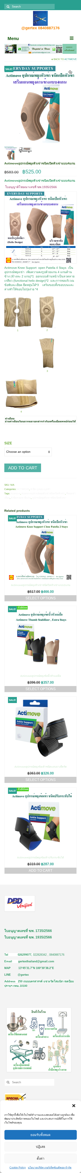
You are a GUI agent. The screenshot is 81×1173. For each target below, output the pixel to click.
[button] (74, 1106)
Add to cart (22, 467)
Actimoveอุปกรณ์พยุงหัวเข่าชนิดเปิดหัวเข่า (43, 493)
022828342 (40, 954)
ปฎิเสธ (40, 1146)
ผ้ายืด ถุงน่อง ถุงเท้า (40, 489)
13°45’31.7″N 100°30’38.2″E (36, 968)
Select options (40, 598)
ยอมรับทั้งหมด (40, 1135)
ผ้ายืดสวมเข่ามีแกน (21, 497)
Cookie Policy (18, 1167)
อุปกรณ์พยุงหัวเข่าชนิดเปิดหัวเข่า (49, 497)
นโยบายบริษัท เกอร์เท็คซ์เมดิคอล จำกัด (49, 1167)
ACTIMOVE (70, 59)
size (8, 443)
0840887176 (56, 954)
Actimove (15, 493)
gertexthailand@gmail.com (36, 961)
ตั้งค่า (40, 1158)
